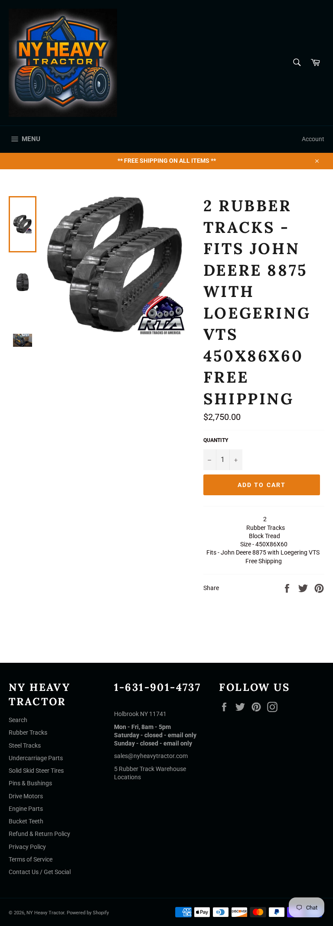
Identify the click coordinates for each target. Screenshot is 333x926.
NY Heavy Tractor (45, 913)
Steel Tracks (25, 745)
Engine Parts (26, 808)
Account (313, 139)
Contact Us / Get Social (40, 871)
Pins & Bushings (30, 783)
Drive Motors (26, 796)
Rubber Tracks (28, 732)
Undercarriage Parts (36, 758)
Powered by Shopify (88, 913)
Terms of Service (30, 859)
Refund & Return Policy (39, 833)
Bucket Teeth (26, 821)
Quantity (215, 440)
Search (18, 719)
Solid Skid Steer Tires (36, 770)
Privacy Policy (27, 846)
